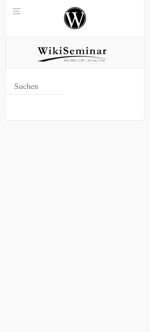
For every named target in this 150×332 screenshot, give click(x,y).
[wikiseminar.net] (75, 18)
